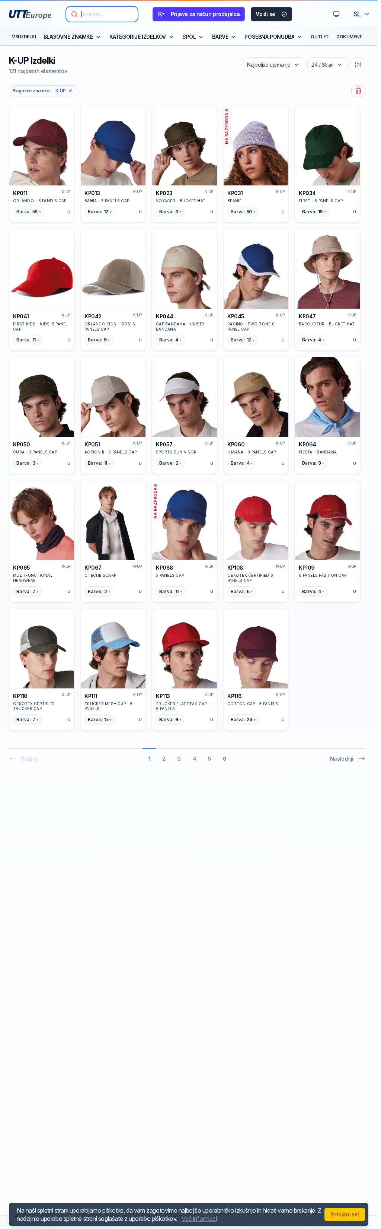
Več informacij (199, 1218)
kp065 (21, 567)
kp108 (235, 567)
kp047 (307, 316)
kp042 (93, 316)
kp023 (164, 193)
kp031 (235, 193)
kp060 (236, 444)
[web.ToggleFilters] (357, 64)
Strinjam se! (344, 1214)
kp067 (93, 567)
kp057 (164, 444)
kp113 (163, 696)
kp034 (307, 193)
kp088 (164, 567)
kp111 (90, 696)
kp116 (234, 696)
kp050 (21, 444)
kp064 (307, 444)
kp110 (20, 696)
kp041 (21, 316)
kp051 (92, 444)
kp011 (20, 193)
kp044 (164, 316)
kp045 (235, 316)
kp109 (307, 567)
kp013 (92, 193)
